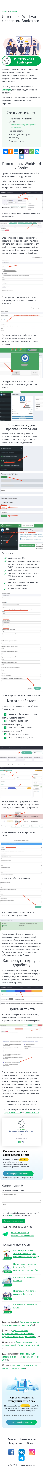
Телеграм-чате (32, 1112)
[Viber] (26, 151)
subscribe (11, 1215)
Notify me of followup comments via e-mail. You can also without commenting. (21, 1214)
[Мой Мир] (16, 151)
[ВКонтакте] (5, 151)
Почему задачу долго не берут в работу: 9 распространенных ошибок (25, 1266)
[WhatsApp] (31, 151)
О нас (30, 1443)
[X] (21, 151)
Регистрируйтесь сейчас (19, 1173)
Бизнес (12, 1439)
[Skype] (37, 151)
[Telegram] (21, 156)
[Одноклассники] (10, 151)
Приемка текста (16, 141)
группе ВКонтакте (12, 1112)
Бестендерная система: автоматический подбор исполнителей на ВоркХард (26, 1253)
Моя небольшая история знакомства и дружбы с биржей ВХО (20, 1356)
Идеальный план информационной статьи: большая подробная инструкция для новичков (19, 1333)
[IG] (32, 1451)
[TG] (22, 1458)
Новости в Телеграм (20, 1232)
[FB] (11, 1451)
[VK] (22, 1451)
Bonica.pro (6, 89)
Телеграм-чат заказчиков (22, 1235)
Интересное (27, 1439)
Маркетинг (16, 1443)
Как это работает (17, 130)
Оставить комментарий (13, 1221)
